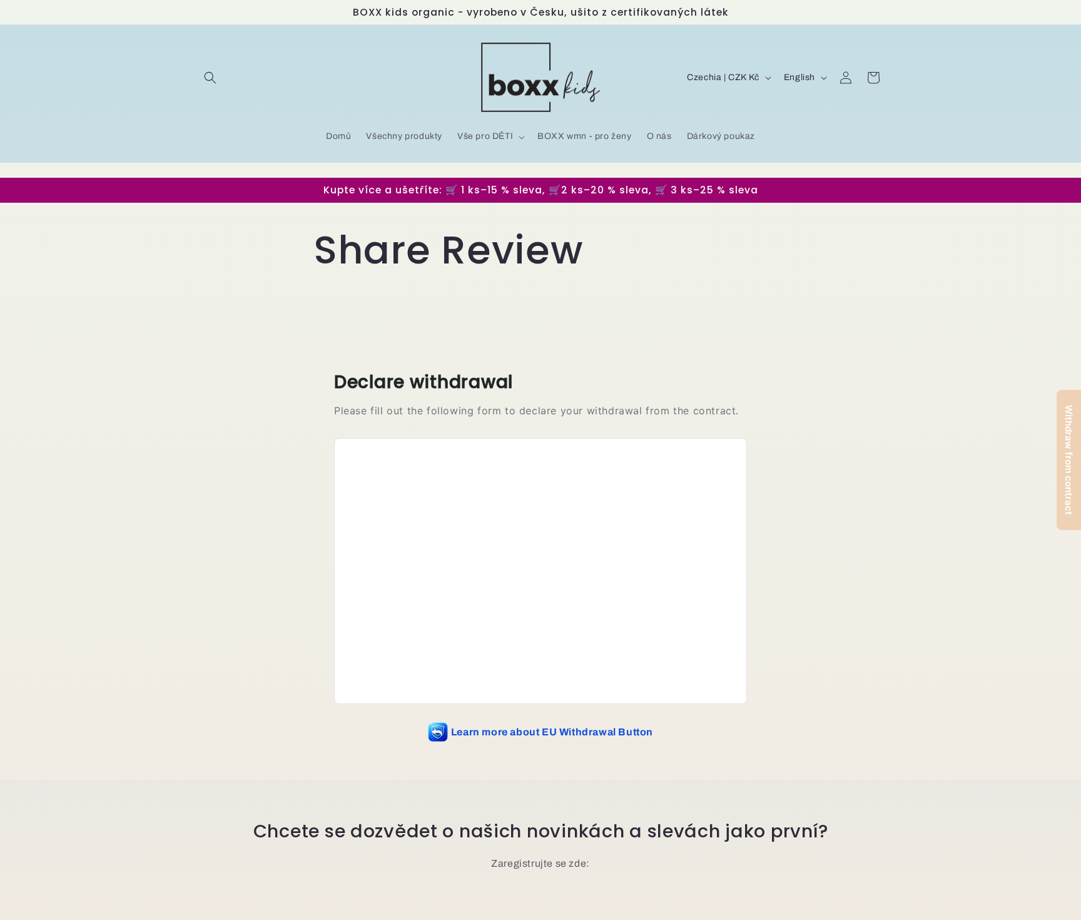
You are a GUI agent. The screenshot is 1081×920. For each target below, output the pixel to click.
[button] (210, 77)
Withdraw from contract (1069, 460)
